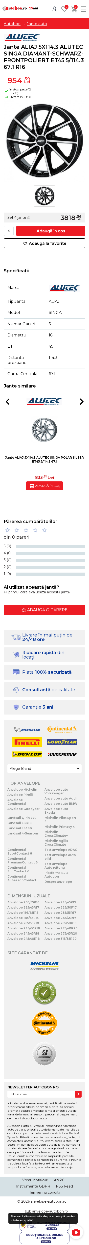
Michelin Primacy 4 (59, 827)
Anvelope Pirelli (20, 795)
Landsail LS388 (19, 828)
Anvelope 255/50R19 (60, 923)
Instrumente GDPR (33, 1186)
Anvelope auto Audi (60, 798)
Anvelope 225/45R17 (23, 907)
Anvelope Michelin (22, 789)
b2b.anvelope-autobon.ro (46, 1211)
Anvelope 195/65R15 (22, 912)
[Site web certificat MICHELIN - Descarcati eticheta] (44, 966)
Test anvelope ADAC (60, 850)
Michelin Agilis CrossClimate (56, 842)
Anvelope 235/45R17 (60, 902)
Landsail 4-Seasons (23, 833)
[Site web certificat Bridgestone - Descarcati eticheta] (44, 1054)
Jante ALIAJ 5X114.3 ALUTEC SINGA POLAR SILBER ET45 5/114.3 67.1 (44, 459)
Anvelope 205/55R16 (23, 902)
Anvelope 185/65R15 (23, 918)
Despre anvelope (58, 882)
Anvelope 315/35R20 (60, 939)
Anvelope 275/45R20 (60, 933)
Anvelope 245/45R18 (23, 933)
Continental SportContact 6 (19, 851)
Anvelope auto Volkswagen (56, 791)
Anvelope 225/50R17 (60, 907)
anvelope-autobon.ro (49, 1201)
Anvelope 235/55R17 (60, 912)
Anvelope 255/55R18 (23, 923)
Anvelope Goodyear (23, 809)
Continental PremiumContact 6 (22, 860)
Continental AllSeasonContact (21, 878)
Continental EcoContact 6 (18, 869)
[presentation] (7, 402)
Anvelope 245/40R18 (23, 939)
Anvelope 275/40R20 (61, 928)
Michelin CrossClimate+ (56, 833)
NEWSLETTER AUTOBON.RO (33, 1087)
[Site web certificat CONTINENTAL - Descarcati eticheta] (44, 1023)
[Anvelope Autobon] (20, 8)
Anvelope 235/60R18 (23, 928)
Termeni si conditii (44, 1192)
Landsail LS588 (19, 823)
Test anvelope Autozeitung (55, 865)
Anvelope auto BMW (60, 803)
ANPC (59, 1180)
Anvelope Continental (16, 801)
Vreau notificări (35, 1180)
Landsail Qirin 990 (22, 818)
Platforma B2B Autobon (56, 874)
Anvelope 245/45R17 (60, 918)
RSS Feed (64, 1186)
